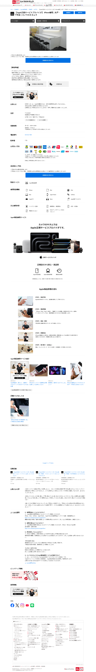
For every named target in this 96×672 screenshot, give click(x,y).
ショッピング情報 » (45, 624)
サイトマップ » (72, 638)
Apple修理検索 (23, 9)
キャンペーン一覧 (44, 641)
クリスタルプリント (18, 627)
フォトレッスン (58, 635)
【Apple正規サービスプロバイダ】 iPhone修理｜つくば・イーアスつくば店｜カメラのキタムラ (23, 474)
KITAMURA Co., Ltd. (20, 670)
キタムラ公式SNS (31, 641)
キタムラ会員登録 (73, 632)
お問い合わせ (64, 1)
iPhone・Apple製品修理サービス (34, 626)
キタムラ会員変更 (73, 633)
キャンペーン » (44, 640)
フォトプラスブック (18, 633)
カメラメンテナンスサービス (33, 627)
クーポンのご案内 (31, 639)
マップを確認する (30, 120)
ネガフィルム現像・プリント (20, 630)
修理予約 (80, 12)
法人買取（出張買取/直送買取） (48, 635)
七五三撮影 (30, 633)
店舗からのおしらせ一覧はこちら (19, 425)
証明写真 (15, 658)
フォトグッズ (16, 656)
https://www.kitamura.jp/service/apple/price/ (35, 517)
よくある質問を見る (30, 563)
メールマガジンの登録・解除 (33, 638)
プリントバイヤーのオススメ (46, 636)
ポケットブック (17, 635)
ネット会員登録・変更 (72, 1)
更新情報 (43, 649)
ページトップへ (80, 664)
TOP (11, 9)
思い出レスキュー (17, 641)
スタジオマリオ (31, 632)
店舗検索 (16, 9)
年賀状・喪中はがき (18, 639)
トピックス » (44, 643)
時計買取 (44, 632)
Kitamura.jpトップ (18, 621)
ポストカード (16, 638)
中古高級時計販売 (45, 630)
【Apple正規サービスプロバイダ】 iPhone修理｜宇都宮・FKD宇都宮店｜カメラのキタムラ (74, 474)
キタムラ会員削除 (73, 635)
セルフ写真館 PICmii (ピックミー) (34, 642)
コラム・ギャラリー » (60, 624)
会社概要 (54, 1)
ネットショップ (44, 626)
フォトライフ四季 (58, 637)
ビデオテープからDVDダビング (20, 643)
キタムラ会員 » (72, 630)
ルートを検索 (42, 120)
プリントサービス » (18, 624)
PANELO (15, 659)
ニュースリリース (26, 666)
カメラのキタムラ (72, 626)
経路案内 (68, 12)
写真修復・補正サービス (19, 652)
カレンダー (16, 653)
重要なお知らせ (44, 645)
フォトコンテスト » (59, 641)
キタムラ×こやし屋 (31, 647)
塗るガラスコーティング (32, 629)
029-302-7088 (28, 134)
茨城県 (30, 9)
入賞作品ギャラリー (59, 645)
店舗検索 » (71, 624)
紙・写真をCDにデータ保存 (20, 647)
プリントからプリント (19, 648)
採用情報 (59, 1)
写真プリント (16, 626)
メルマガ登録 (80, 1)
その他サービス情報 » (32, 624)
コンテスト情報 (58, 643)
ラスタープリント (18, 629)
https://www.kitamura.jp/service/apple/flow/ (35, 528)
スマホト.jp (30, 630)
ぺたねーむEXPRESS (18, 655)
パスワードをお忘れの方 (74, 637)
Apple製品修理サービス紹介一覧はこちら (21, 390)
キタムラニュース (44, 638)
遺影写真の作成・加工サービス (20, 650)
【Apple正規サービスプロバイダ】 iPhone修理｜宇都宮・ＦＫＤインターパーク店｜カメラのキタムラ (49, 474)
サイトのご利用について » (75, 640)
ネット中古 (44, 629)
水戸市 (35, 9)
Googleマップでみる (48, 463)
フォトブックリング (18, 636)
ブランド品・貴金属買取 (47, 633)
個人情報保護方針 (17, 666)
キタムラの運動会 (58, 634)
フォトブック (16, 632)
